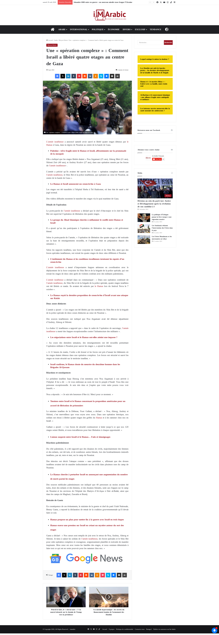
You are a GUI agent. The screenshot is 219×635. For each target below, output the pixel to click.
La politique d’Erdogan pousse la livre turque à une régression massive (161, 217)
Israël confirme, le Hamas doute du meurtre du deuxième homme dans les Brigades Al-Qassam (85, 365)
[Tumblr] (73, 76)
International (78, 29)
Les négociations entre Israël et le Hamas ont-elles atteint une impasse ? (83, 337)
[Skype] (101, 76)
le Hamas (99, 286)
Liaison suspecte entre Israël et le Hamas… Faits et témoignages (80, 437)
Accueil (50, 40)
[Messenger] (106, 76)
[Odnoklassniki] (95, 76)
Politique (97, 29)
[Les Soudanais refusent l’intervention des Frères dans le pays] (144, 228)
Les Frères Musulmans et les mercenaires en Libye (162, 237)
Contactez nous (140, 629)
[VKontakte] (90, 76)
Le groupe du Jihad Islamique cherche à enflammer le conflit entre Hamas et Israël (86, 221)
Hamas (98, 418)
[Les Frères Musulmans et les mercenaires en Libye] (144, 239)
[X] (62, 76)
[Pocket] (102, 575)
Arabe (61, 29)
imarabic (72, 629)
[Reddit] (84, 76)
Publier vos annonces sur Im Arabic (164, 629)
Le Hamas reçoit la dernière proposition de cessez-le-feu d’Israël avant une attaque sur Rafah (89, 296)
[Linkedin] (68, 76)
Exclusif (140, 29)
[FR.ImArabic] (109, 15)
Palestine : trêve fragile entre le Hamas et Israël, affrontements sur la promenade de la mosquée (88, 152)
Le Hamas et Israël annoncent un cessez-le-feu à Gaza (75, 184)
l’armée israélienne (57, 166)
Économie (114, 29)
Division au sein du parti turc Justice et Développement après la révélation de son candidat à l (154, 204)
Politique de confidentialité (124, 629)
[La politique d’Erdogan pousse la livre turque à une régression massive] (144, 217)
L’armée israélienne (55, 142)
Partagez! (149, 629)
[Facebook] (57, 76)
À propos (111, 629)
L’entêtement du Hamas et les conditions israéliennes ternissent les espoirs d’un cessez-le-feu (87, 260)
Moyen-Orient (63, 40)
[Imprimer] (117, 76)
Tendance (155, 29)
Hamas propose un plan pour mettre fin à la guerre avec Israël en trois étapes (87, 520)
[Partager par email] (112, 76)
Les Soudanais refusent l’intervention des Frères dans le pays (162, 228)
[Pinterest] (79, 76)
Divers (126, 29)
